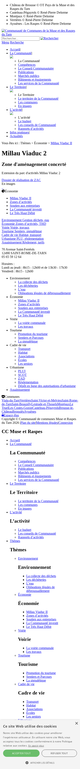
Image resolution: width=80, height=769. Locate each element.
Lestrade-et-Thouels (44, 404)
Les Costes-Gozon (20, 408)
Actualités (16, 136)
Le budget (24, 121)
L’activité (16, 109)
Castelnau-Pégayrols (45, 408)
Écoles (22, 360)
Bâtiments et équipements (34, 79)
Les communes (28, 102)
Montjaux (63, 404)
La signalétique (28, 341)
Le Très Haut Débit (22, 213)
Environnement (28, 558)
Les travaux (25, 326)
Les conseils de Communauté (37, 125)
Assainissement (20, 389)
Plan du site (28, 422)
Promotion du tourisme (33, 334)
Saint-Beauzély (21, 404)
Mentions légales (47, 422)
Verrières (25, 400)
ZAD (21, 378)
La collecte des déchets (33, 282)
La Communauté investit (26, 209)
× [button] (76, 723)
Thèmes (15, 541)
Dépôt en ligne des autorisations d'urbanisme (47, 386)
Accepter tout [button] (21, 753)
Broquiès (18, 411)
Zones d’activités (21, 202)
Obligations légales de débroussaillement (44, 293)
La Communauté (21, 53)
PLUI (21, 371)
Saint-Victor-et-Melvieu (46, 400)
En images (25, 106)
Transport (24, 349)
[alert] (40, 744)
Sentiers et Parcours (30, 337)
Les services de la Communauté (38, 83)
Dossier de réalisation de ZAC (21, 180)
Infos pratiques (19, 132)
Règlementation (28, 382)
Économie (24, 594)
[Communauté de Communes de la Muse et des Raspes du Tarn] (40, 34)
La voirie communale (32, 323)
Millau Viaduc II (20, 198)
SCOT (22, 375)
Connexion (65, 422)
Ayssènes (30, 411)
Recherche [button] (17, 42)
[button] (40, 762)
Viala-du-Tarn (11, 400)
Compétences (26, 64)
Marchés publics (28, 76)
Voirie (22, 630)
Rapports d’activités (31, 128)
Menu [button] (5, 42)
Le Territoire (18, 87)
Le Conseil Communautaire (36, 68)
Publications (26, 72)
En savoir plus (36, 745)
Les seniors (25, 363)
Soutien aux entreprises (25, 205)
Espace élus (11, 415)
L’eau (21, 289)
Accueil (15, 49)
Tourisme (24, 655)
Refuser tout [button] (59, 753)
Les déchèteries (28, 285)
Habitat (22, 352)
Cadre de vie (26, 684)
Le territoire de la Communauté (38, 98)
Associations (26, 356)
